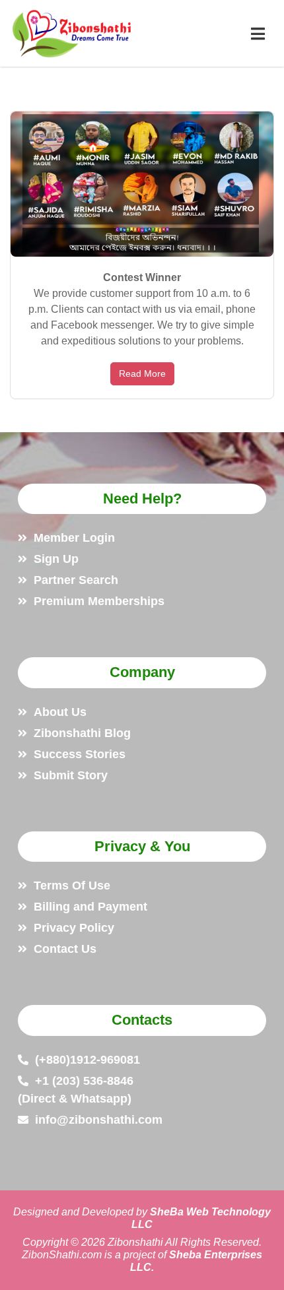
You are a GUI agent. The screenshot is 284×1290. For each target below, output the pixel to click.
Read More (142, 373)
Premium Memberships (99, 601)
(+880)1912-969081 (87, 1059)
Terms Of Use (72, 885)
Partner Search (76, 580)
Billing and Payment (90, 906)
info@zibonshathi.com (98, 1119)
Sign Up (56, 558)
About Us (60, 712)
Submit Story (71, 775)
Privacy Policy (74, 927)
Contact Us (65, 948)
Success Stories (79, 754)
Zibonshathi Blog (82, 733)
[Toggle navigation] (257, 33)
